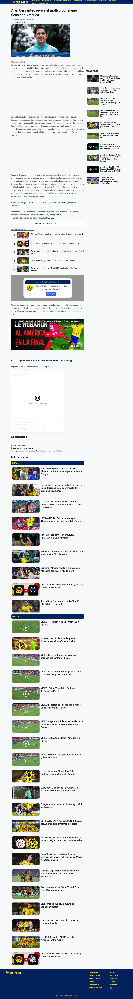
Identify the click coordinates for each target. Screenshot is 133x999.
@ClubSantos (29, 202)
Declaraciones (94, 972)
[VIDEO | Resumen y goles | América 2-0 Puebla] (26, 626)
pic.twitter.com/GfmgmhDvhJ (48, 215)
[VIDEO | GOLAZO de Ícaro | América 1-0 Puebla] (26, 743)
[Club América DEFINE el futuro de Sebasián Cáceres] (26, 908)
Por (18, 22)
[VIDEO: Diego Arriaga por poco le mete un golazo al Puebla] (26, 759)
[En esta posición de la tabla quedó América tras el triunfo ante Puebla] (26, 643)
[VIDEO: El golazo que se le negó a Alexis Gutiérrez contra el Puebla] (26, 709)
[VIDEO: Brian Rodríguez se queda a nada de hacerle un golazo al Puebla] (26, 676)
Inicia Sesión (114, 975)
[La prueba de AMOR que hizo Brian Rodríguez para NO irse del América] (26, 776)
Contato (33, 3)
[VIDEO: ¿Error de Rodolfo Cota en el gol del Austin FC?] (93, 136)
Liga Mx (91, 981)
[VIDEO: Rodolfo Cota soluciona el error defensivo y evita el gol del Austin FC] (93, 101)
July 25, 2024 (49, 218)
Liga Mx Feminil (94, 984)
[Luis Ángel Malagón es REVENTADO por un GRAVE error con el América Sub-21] (26, 792)
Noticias (112, 972)
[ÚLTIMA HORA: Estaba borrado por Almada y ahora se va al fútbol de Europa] (24, 235)
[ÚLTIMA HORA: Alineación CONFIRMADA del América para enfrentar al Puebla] (26, 826)
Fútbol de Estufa (94, 978)
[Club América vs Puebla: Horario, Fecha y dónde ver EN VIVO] (26, 958)
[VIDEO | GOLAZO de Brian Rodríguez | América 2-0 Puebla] (26, 693)
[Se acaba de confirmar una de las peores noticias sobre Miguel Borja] (93, 90)
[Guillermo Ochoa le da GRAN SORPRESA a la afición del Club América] (24, 269)
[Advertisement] (68, 95)
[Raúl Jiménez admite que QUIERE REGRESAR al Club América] (26, 539)
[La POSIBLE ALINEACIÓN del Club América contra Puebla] (26, 942)
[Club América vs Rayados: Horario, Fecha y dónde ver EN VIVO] (24, 243)
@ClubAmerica (61, 202)
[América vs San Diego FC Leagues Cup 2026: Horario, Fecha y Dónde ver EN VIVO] (93, 169)
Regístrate (113, 978)
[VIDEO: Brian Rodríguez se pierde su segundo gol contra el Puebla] (26, 660)
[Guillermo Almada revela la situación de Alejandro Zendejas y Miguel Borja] (24, 252)
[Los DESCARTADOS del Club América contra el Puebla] (26, 925)
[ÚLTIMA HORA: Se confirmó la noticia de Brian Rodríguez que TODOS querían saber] (26, 842)
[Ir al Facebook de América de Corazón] (47, 3)
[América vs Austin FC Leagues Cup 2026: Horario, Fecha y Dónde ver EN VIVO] (93, 146)
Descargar (51, 294)
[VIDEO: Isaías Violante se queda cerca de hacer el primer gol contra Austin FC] (93, 113)
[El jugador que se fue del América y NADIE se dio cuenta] (26, 809)
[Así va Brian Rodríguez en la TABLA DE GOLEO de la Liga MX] (24, 260)
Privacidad (41, 3)
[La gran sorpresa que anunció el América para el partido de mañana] (93, 125)
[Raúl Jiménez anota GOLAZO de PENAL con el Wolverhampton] (26, 892)
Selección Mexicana (95, 987)
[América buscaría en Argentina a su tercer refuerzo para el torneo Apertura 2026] (93, 180)
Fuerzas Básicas (94, 975)
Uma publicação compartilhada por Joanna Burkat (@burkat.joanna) (37, 429)
